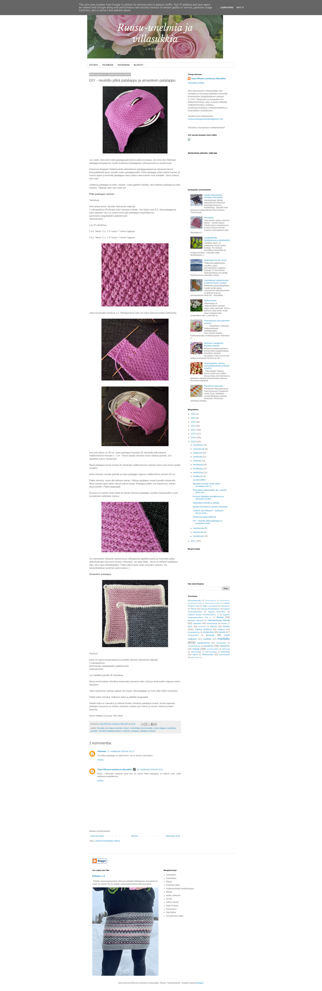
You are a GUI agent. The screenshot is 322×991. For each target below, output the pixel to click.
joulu (190, 626)
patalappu (135, 731)
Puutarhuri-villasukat (213, 386)
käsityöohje (208, 632)
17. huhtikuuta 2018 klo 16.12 (120, 751)
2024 (193, 418)
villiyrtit (195, 655)
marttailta (207, 639)
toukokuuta (198, 472)
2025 (193, 414)
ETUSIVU (93, 65)
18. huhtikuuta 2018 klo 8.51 (150, 769)
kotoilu (226, 626)
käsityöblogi (135, 728)
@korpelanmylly (194, 600)
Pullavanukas (210, 300)
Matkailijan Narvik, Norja (215, 260)
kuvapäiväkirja (194, 632)
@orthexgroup (210, 600)
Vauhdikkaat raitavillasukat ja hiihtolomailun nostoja (216, 281)
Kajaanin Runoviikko (217, 612)
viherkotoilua (196, 652)
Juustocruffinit (199, 480)
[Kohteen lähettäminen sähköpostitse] (142, 724)
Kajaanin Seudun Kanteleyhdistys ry (203, 615)
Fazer (193, 609)
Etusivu (134, 836)
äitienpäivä (195, 657)
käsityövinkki (193, 635)
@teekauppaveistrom (213, 603)
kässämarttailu (147, 728)
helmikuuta (198, 532)
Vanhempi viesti (173, 836)
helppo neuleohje (115, 728)
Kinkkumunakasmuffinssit (204, 517)
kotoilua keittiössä (203, 629)
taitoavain (226, 649)
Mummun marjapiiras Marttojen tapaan (213, 344)
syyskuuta (198, 457)
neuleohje (126, 731)
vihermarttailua (211, 652)
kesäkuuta (198, 468)
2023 (193, 422)
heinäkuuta (198, 464)
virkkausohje (207, 654)
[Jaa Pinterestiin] (155, 724)
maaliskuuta (199, 528)
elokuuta (197, 461)
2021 (193, 430)
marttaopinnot (203, 643)
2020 (193, 434)
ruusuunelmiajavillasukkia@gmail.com (205, 119)
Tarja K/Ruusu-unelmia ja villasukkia (114, 769)
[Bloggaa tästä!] (146, 724)
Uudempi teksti (97, 836)
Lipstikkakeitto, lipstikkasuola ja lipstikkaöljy (217, 239)
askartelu (197, 623)
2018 (193, 441)
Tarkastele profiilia (196, 83)
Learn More (226, 7)
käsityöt (222, 632)
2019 (193, 437)
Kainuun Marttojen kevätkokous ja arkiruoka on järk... (208, 497)
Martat (220, 617)
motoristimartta (194, 646)
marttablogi (171, 728)
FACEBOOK (107, 65)
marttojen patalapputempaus (109, 731)
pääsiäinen (225, 646)
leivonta (210, 635)
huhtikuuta (198, 476)
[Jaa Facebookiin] (152, 724)
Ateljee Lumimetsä (209, 606)
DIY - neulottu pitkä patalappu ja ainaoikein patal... (207, 522)
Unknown (101, 751)
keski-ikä (202, 626)
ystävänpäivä (224, 655)
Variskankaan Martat (219, 620)
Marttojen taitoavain (196, 620)
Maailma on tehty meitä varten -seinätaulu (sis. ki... (207, 485)
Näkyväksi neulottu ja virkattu (206, 503)
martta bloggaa (160, 728)
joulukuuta (198, 445)
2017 (193, 541)
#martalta (100, 728)
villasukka (225, 652)
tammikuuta (198, 536)
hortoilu (224, 623)
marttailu (94, 731)
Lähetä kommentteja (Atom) (107, 841)
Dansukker (225, 606)
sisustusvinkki (212, 649)
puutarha (208, 645)
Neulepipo (209, 217)
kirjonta (213, 626)
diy (106, 728)
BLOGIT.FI (138, 65)
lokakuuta (198, 453)
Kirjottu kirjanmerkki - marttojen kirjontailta (213, 196)
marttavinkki (221, 643)
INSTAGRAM (123, 65)
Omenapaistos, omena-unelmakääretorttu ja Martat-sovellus (217, 365)
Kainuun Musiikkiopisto (210, 609)
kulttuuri (221, 629)
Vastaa (100, 760)
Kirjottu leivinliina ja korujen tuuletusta (210, 507)
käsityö (126, 728)
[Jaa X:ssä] (149, 724)
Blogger (199, 983)
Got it (240, 7)
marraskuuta (199, 449)
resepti (195, 648)
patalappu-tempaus (148, 731)
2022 (193, 426)
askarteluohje (211, 623)
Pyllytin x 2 (98, 876)
